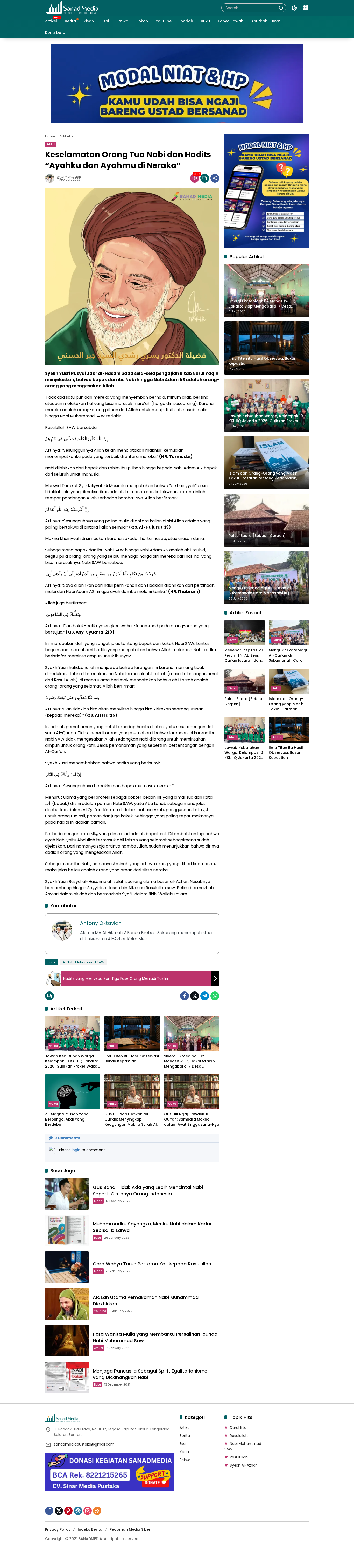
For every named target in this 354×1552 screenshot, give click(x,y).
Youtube (100, 1311)
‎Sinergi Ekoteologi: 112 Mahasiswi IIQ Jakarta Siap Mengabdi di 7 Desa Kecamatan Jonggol (189, 1061)
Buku (97, 1238)
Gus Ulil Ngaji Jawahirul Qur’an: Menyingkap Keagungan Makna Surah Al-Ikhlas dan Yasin (131, 1119)
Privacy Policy (57, 1529)
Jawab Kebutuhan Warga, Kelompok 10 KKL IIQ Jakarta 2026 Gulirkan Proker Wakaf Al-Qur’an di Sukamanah (72, 1061)
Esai (183, 1443)
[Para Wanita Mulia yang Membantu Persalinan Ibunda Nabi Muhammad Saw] (67, 1340)
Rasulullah (239, 1435)
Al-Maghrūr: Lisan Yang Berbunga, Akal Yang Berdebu (67, 1119)
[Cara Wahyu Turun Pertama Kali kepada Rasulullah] (67, 1267)
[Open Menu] (306, 8)
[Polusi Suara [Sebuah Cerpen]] (244, 681)
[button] (281, 7)
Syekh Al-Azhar (243, 1465)
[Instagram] (87, 1511)
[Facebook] (184, 995)
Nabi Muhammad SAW (85, 962)
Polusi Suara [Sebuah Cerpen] (244, 702)
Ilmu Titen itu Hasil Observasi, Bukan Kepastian (132, 1059)
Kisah (98, 1201)
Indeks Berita (90, 1529)
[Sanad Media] (72, 7)
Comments (67, 1138)
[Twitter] (194, 995)
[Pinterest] (68, 1511)
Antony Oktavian (69, 176)
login (76, 1150)
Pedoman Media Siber (130, 1529)
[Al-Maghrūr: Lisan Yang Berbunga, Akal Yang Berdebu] (72, 1091)
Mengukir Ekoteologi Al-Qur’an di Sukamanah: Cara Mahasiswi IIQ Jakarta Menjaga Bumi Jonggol (288, 655)
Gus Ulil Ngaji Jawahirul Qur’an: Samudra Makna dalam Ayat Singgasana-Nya (191, 1119)
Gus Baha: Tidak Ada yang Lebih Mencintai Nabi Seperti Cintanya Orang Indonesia (148, 1190)
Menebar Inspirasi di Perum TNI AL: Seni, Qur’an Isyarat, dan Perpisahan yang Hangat (243, 655)
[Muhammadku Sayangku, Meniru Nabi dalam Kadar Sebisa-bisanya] (67, 1230)
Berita (232, 640)
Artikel (50, 144)
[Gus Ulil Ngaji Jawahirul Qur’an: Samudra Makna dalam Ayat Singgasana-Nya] (191, 1091)
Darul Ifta (238, 1427)
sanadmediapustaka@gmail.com (84, 1444)
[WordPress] (78, 1511)
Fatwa (185, 1459)
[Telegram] (204, 995)
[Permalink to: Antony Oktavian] (51, 178)
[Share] (214, 178)
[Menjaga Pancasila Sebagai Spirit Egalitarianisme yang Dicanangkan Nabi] (67, 1377)
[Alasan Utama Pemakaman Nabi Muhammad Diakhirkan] (67, 1304)
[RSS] (97, 1511)
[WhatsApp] (214, 995)
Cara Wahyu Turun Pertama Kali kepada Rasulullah (152, 1264)
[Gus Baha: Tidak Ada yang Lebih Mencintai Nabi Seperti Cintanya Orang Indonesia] (67, 1193)
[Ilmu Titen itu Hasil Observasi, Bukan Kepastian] (132, 1033)
